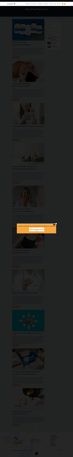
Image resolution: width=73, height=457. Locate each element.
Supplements (46, 3)
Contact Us (59, 3)
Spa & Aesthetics (40, 3)
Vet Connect (51, 3)
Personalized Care (33, 3)
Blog (55, 3)
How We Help (27, 3)
